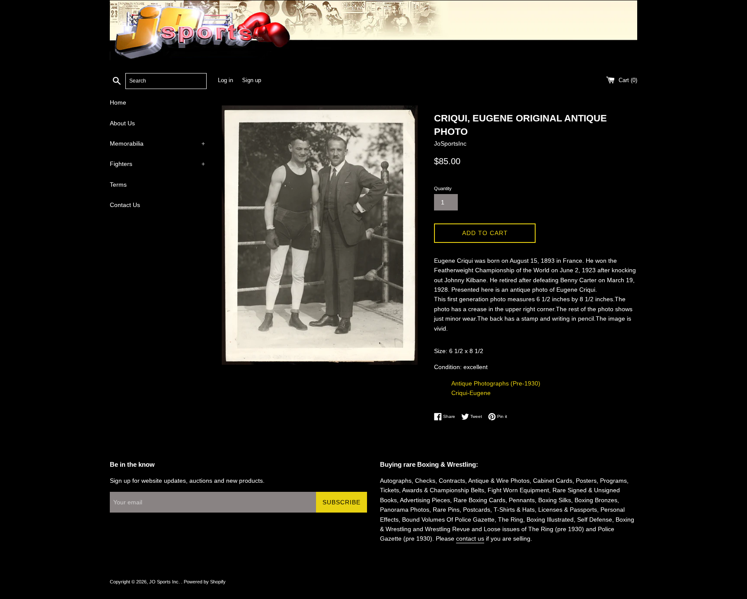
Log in (225, 80)
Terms (118, 184)
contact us (470, 538)
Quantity (443, 188)
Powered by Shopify (205, 581)
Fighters (157, 163)
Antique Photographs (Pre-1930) (495, 383)
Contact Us (125, 204)
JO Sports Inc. (165, 581)
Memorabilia (157, 143)
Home (118, 102)
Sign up (251, 80)
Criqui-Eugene (471, 392)
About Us (122, 123)
